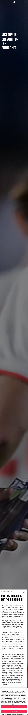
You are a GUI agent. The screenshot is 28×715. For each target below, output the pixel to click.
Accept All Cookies (14, 707)
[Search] (23, 2)
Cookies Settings (14, 711)
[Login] (26, 2)
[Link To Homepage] (14, 2)
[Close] (26, 689)
